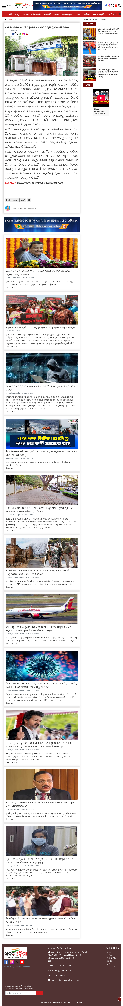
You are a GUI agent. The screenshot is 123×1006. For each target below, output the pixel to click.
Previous (115, 14)
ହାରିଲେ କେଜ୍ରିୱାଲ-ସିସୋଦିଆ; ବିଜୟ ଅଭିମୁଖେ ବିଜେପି (40, 182)
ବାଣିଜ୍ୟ (87, 14)
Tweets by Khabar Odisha (94, 19)
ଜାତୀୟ (26, 14)
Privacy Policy (9, 967)
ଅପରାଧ (78, 14)
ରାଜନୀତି (47, 14)
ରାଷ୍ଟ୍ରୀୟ (12, 19)
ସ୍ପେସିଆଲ (111, 14)
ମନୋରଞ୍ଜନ (67, 14)
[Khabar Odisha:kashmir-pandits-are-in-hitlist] (89, 60)
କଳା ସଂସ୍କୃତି (98, 14)
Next (120, 14)
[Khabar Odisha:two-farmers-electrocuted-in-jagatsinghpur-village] (89, 74)
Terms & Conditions (23, 967)
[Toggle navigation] (119, 5)
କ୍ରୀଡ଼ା (56, 14)
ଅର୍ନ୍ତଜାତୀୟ (36, 14)
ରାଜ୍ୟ (17, 14)
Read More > (11, 287)
